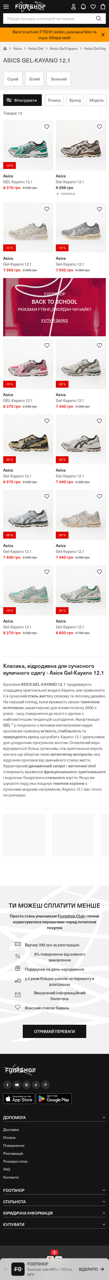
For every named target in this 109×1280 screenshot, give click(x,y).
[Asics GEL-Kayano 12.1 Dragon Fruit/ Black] (28, 364)
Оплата (9, 1137)
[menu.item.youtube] (17, 1085)
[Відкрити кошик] (103, 7)
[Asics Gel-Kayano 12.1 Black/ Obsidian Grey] (28, 439)
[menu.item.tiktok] (36, 1085)
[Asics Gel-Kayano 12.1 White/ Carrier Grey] (28, 515)
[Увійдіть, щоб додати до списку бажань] (47, 126)
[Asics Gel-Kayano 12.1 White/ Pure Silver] (81, 590)
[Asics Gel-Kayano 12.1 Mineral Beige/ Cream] (81, 515)
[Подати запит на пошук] (99, 18)
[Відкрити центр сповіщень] (83, 7)
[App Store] (19, 1098)
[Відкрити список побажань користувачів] (93, 7)
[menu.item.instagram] (26, 1085)
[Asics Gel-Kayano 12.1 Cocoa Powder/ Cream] (81, 145)
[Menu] (6, 7)
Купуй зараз (54, 320)
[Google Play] (54, 1098)
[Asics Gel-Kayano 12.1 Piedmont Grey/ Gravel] (81, 228)
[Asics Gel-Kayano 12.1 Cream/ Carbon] (81, 364)
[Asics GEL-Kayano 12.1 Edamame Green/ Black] (28, 145)
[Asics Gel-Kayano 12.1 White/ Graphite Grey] (81, 439)
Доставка (11, 1129)
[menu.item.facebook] (7, 1085)
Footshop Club (71, 916)
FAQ (6, 1169)
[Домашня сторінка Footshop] (30, 6)
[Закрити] (103, 35)
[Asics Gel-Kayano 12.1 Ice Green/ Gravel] (28, 590)
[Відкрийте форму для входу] (73, 7)
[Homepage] (54, 1070)
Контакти (11, 1177)
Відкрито (88, 1269)
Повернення (13, 1145)
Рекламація (13, 1153)
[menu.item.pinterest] (45, 1085)
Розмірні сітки (15, 1161)
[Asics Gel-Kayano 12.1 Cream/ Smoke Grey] (28, 228)
